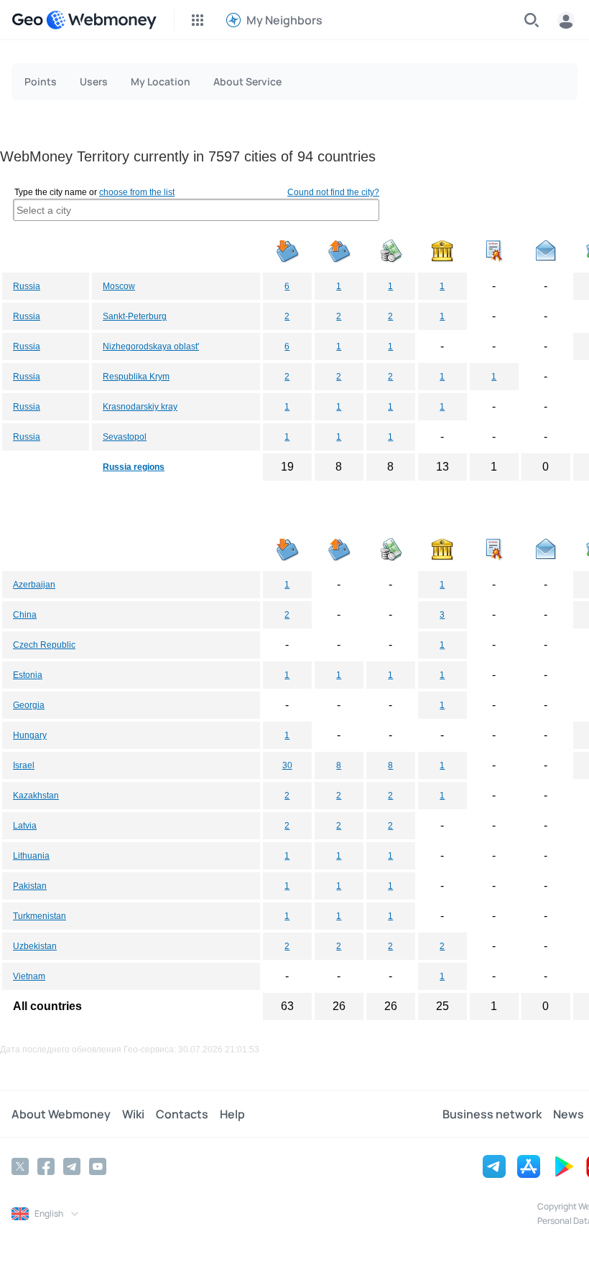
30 (287, 765)
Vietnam (29, 976)
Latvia (25, 826)
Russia (26, 286)
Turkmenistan (39, 916)
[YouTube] (97, 1166)
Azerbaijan (34, 585)
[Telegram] (71, 1166)
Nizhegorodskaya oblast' (151, 346)
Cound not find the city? (333, 192)
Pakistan (30, 886)
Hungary (30, 735)
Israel (23, 765)
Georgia (29, 705)
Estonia (27, 675)
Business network (492, 1114)
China (25, 615)
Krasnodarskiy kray (140, 407)
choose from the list (137, 192)
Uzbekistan (35, 946)
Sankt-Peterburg (135, 316)
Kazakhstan (36, 796)
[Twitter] (20, 1166)
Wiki (133, 1114)
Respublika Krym (136, 377)
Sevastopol (125, 437)
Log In (566, 20)
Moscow (119, 286)
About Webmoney (61, 1114)
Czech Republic (44, 645)
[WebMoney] (101, 20)
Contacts (182, 1114)
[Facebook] (46, 1166)
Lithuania (31, 856)
